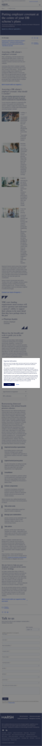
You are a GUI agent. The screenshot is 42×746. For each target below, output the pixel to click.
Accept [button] (9, 384)
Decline (17, 384)
